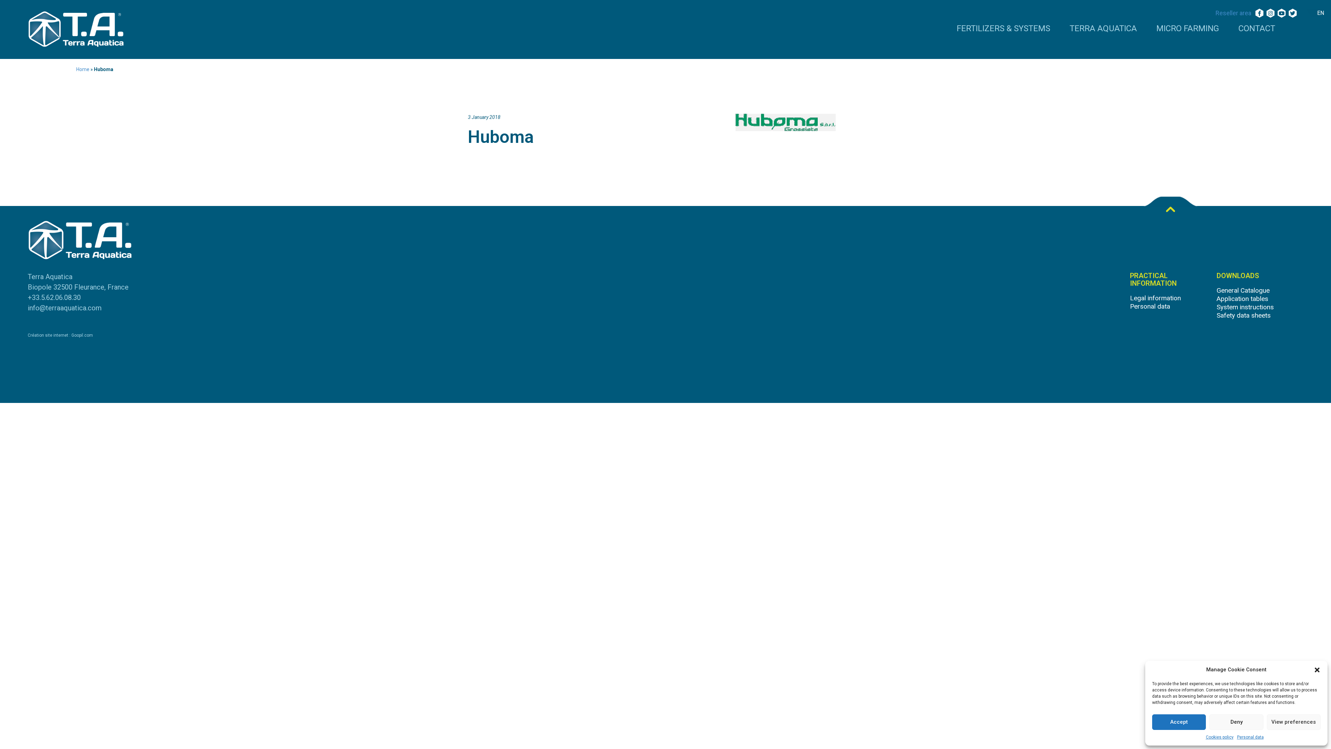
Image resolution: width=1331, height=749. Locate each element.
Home (82, 69)
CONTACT (1256, 28)
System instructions (1245, 307)
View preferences (1293, 722)
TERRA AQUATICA (1103, 28)
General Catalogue (1243, 290)
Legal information (1155, 298)
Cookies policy (1220, 737)
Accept (1179, 722)
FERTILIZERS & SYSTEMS (1003, 28)
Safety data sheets (1244, 315)
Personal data (1250, 737)
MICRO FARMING (1187, 28)
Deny (1236, 722)
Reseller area (1233, 13)
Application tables (1242, 299)
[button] (1317, 669)
